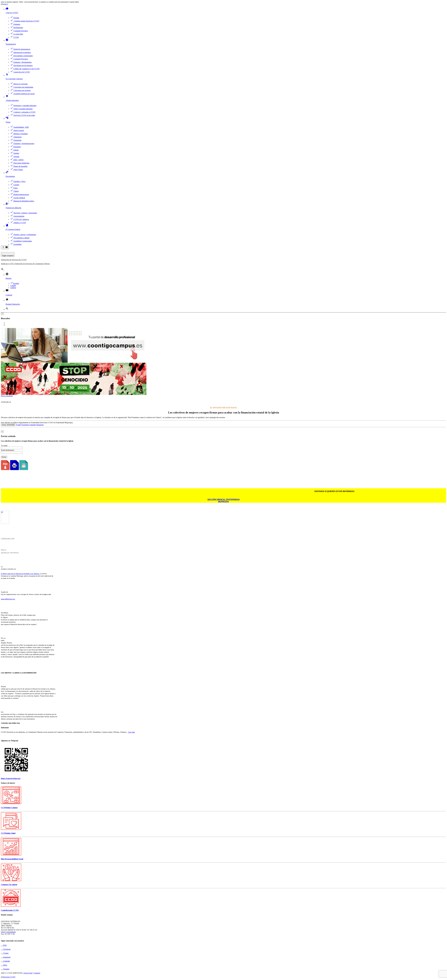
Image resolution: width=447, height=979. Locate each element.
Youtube (6, 969)
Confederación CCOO (10, 910)
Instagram (40, 425)
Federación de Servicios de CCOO (14, 260)
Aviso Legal (27, 973)
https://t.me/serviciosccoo (10, 778)
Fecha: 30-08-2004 (8, 425)
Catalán (13, 286)
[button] (3, 396)
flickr (5, 965)
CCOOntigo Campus (9, 808)
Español (14, 283)
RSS (5, 945)
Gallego (13, 288)
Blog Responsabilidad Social (12, 859)
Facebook (25, 425)
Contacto (37, 973)
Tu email (4, 446)
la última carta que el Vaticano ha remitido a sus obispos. (20, 574)
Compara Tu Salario (9, 885)
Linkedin (32, 425)
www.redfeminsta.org (8, 599)
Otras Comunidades (8, 932)
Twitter (18, 425)
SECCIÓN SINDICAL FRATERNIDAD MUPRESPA (223, 501)
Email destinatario (7, 450)
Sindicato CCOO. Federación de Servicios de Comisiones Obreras (25, 264)
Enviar (4, 457)
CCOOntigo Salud (8, 833)
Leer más (131, 732)
